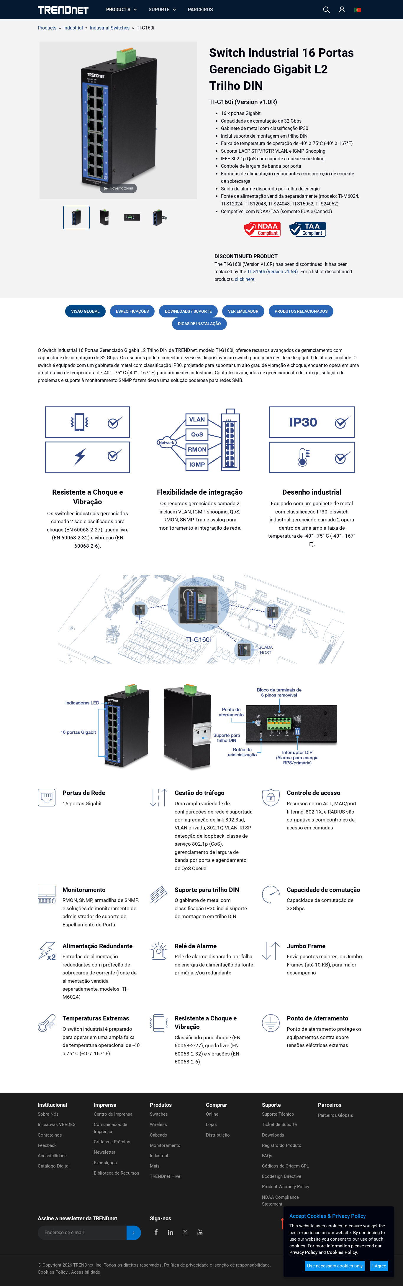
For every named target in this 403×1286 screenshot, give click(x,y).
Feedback (47, 1145)
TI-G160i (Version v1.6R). (273, 271)
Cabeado (158, 1135)
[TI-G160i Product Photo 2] (76, 217)
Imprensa (105, 1105)
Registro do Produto (282, 1145)
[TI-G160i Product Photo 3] (104, 217)
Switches (159, 1114)
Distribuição (218, 1135)
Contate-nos (50, 1135)
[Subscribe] (134, 1233)
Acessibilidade (52, 1155)
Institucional (52, 1105)
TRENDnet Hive (165, 1176)
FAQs (267, 1155)
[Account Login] (342, 10)
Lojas (211, 1124)
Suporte (159, 9)
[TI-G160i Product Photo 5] (160, 217)
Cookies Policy (53, 1272)
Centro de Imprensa (113, 1114)
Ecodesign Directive (281, 1176)
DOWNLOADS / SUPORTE (188, 311)
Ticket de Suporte (279, 1124)
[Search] (327, 10)
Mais (155, 1166)
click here (244, 279)
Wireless (158, 1124)
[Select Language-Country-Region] (357, 10)
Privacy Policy (303, 1252)
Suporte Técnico (278, 1114)
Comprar (216, 1105)
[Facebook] (156, 1232)
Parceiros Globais (335, 1115)
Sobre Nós (48, 1114)
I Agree (379, 1266)
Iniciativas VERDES (57, 1124)
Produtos (161, 1105)
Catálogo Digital (54, 1166)
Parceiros (200, 9)
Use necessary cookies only (335, 1266)
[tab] (85, 311)
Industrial (159, 1155)
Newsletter (104, 1152)
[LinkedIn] (171, 1232)
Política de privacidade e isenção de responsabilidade (217, 1265)
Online (212, 1114)
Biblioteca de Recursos (116, 1173)
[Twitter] (185, 1232)
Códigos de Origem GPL (285, 1166)
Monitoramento (165, 1145)
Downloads (273, 1135)
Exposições (105, 1162)
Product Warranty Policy (285, 1186)
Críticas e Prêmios (112, 1142)
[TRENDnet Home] (63, 10)
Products (47, 28)
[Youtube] (200, 1232)
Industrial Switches (110, 28)
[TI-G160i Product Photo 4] (132, 217)
